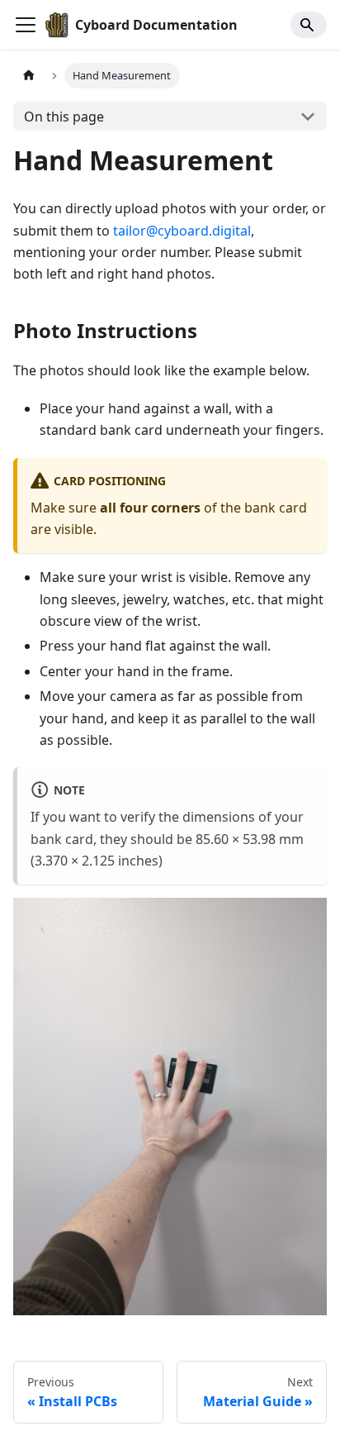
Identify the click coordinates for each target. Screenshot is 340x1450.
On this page (64, 116)
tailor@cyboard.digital (182, 231)
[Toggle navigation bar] (25, 24)
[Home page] (29, 75)
